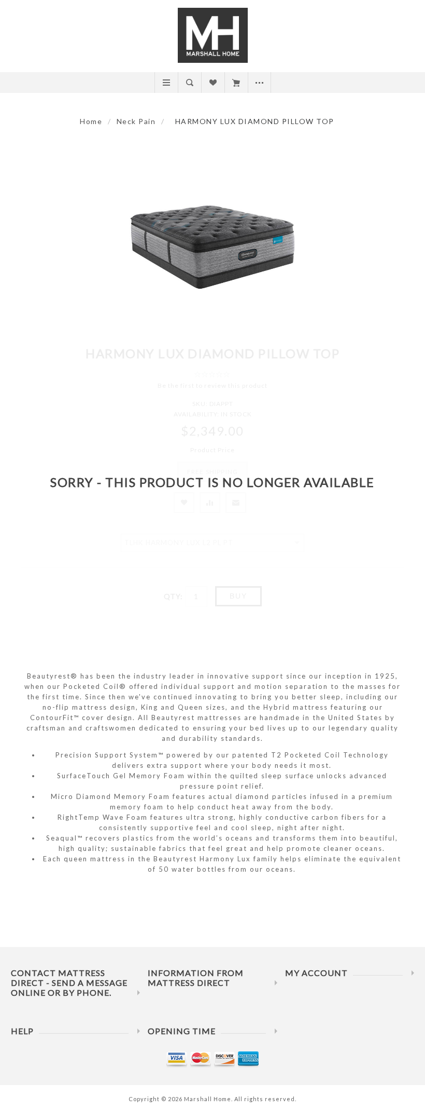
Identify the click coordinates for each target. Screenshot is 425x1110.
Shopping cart (236, 82)
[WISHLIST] (212, 82)
